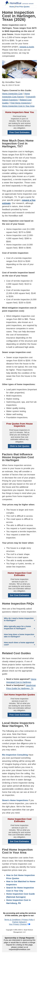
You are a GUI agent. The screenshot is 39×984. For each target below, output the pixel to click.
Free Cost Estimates (19, 132)
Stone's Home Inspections (15, 800)
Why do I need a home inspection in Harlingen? (19, 619)
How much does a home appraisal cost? (19, 643)
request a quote (26, 47)
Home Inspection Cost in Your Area (18, 106)
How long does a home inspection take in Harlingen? (19, 635)
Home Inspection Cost (12, 93)
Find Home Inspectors (20, 103)
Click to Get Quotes (19, 446)
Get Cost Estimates (19, 595)
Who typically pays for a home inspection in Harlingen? (17, 627)
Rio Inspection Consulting (15, 755)
